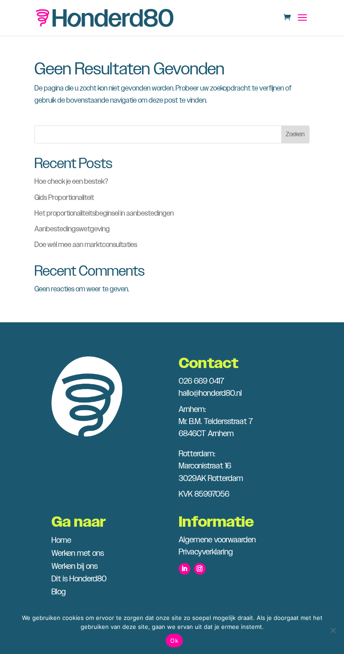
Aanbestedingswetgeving (72, 229)
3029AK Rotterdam (211, 478)
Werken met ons (78, 553)
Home (61, 540)
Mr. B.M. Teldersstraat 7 (216, 421)
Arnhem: (192, 409)
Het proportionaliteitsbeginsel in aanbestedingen (104, 213)
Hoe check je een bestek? (71, 181)
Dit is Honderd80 (79, 579)
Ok (174, 640)
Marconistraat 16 (205, 466)
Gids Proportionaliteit (64, 198)
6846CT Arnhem (206, 434)
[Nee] (332, 630)
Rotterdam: (197, 454)
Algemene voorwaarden (217, 540)
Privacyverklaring (206, 552)
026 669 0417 (201, 381)
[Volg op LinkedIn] (184, 569)
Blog (59, 592)
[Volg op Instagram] (200, 569)
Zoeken (295, 134)
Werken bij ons (75, 566)
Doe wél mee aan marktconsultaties (85, 245)
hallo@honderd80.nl (210, 393)
